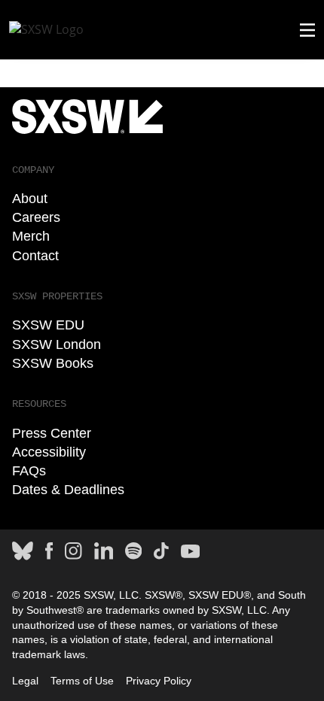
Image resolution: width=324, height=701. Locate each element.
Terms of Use (82, 681)
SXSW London (56, 344)
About (29, 198)
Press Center (51, 433)
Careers (36, 217)
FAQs (29, 470)
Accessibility (49, 452)
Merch (31, 236)
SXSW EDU (48, 324)
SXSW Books (52, 363)
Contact (35, 255)
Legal (25, 681)
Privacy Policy (158, 681)
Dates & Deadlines (68, 489)
